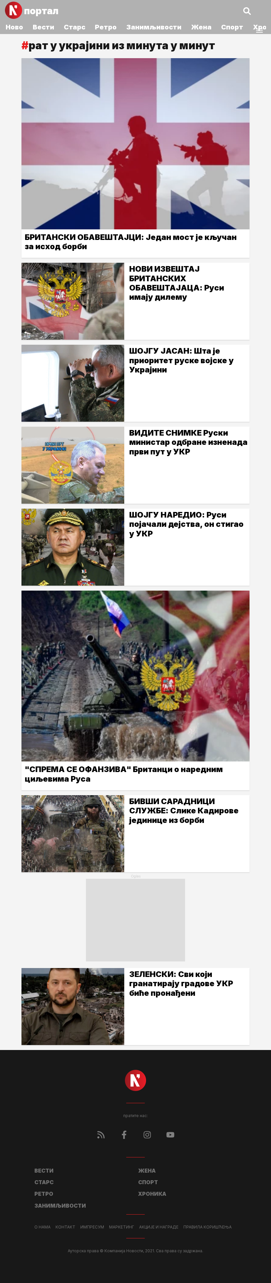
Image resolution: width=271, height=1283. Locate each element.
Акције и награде (158, 1227)
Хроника (152, 1193)
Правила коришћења (207, 1227)
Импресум (92, 1227)
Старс (74, 27)
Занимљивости (153, 27)
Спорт (232, 27)
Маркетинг (121, 1227)
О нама (42, 1227)
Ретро (106, 27)
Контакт (65, 1227)
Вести (43, 27)
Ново (14, 27)
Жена (201, 27)
